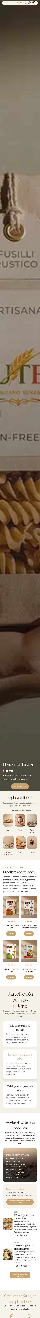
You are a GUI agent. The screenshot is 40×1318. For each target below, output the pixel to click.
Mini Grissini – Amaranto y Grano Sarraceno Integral (29, 926)
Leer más (11, 933)
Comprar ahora (20, 786)
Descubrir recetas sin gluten (20, 1275)
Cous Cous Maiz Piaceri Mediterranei (28, 970)
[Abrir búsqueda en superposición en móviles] (26, 3)
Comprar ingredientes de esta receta (20, 1202)
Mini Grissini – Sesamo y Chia (11, 926)
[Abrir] (7, 3)
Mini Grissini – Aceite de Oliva (11, 970)
